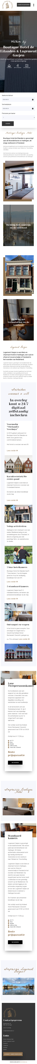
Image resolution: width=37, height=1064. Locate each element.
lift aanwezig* (27, 67)
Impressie (5, 1043)
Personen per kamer (8, 113)
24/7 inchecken (17, 67)
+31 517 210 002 (7, 1027)
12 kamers (9, 67)
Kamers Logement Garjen (9, 1041)
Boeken (8, 123)
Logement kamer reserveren (13, 1054)
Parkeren (5, 1047)
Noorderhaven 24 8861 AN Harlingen (7, 1024)
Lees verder (11, 451)
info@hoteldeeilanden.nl (8, 1030)
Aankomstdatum (7, 95)
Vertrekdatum (6, 104)
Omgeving (5, 1045)
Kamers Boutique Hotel (8, 1039)
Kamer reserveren (24, 4)
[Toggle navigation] (33, 5)
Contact (5, 1049)
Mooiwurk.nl (23, 1062)
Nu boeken (15, 762)
